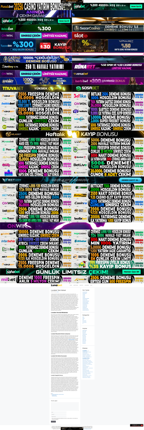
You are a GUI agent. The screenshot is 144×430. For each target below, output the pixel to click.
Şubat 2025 (84, 336)
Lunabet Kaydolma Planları (85, 363)
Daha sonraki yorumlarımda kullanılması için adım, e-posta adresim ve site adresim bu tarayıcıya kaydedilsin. (65, 419)
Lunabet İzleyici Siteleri (84, 377)
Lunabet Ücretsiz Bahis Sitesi (85, 375)
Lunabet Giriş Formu (84, 360)
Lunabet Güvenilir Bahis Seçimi (85, 362)
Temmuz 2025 (84, 334)
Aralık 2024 (84, 339)
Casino (83, 318)
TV (82, 323)
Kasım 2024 (84, 340)
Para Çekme (84, 320)
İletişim (91, 285)
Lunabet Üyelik (89, 375)
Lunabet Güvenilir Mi (91, 362)
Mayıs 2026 (84, 331)
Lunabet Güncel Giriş (90, 361)
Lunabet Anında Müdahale (55, 394)
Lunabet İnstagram (85, 302)
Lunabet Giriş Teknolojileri (84, 361)
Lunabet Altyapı (84, 299)
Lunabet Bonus (84, 304)
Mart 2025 (84, 335)
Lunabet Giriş (81, 285)
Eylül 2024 (84, 343)
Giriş (52, 393)
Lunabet (71, 285)
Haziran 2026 (84, 330)
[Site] (36, 96)
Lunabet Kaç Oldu (85, 308)
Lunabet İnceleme (75, 285)
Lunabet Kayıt (84, 307)
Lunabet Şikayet (87, 285)
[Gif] (72, 134)
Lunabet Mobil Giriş (85, 303)
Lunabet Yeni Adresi (61, 394)
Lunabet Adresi (85, 351)
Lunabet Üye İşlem (84, 376)
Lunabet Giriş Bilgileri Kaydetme (85, 359)
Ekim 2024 (84, 341)
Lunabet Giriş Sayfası (85, 298)
